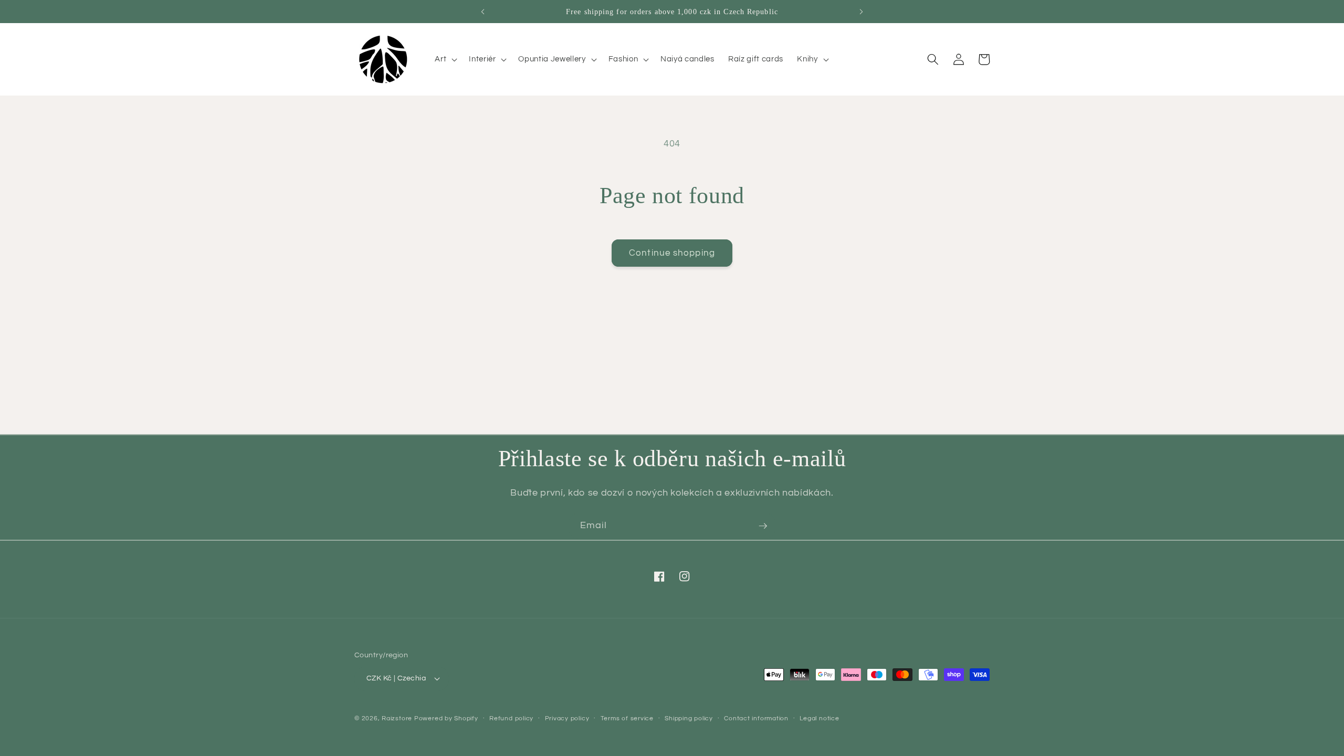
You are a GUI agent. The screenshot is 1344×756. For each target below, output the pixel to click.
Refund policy (511, 718)
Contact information (756, 718)
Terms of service (627, 718)
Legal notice (819, 718)
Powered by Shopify (446, 718)
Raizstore (397, 718)
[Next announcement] (861, 11)
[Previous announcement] (482, 11)
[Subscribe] (762, 526)
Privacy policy (567, 718)
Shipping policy (689, 718)
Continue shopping (672, 252)
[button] (445, 59)
